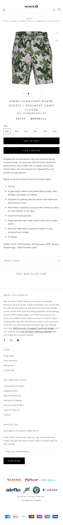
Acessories (8, 365)
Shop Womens (10, 360)
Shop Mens (9, 355)
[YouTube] (18, 339)
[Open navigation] (4, 9)
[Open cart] (59, 9)
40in (55, 131)
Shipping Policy (11, 390)
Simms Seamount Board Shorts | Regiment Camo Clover (31, 21)
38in (45, 131)
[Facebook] (5, 339)
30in (7, 131)
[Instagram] (11, 339)
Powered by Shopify (31, 500)
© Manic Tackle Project (31, 496)
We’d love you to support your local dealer (33, 328)
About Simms (12, 261)
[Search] (54, 9)
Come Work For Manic (14, 386)
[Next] (40, 93)
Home (29, 18)
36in (36, 131)
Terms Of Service (12, 410)
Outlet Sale (9, 370)
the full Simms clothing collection (36, 331)
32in (16, 131)
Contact (7, 414)
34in (26, 131)
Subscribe (14, 461)
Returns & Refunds (12, 395)
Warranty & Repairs (13, 400)
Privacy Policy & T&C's (14, 405)
